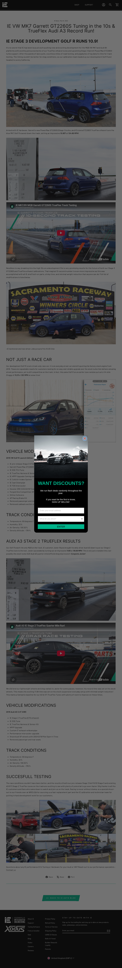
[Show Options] (82, 519)
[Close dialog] (85, 438)
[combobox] (60, 519)
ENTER (61, 526)
